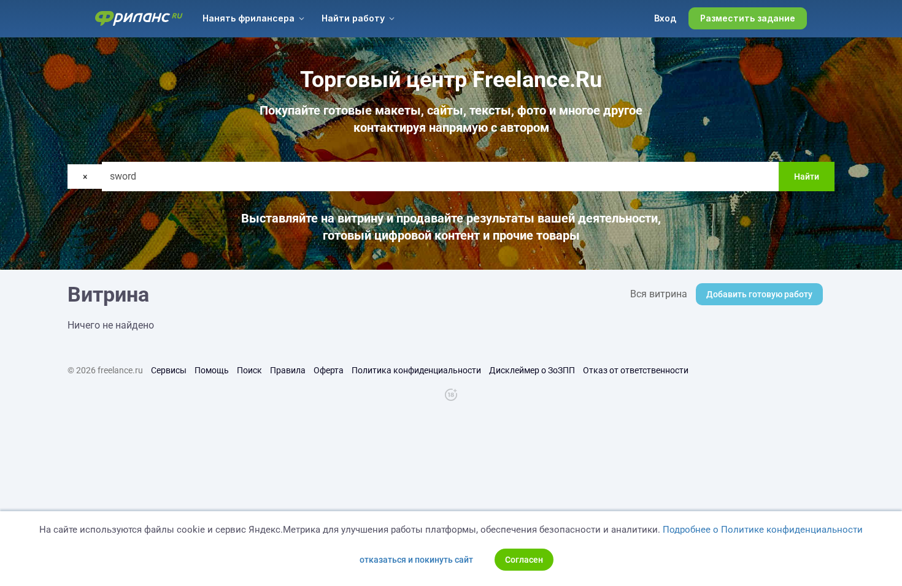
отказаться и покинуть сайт (416, 560)
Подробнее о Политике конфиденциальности (763, 529)
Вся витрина (658, 294)
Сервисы (169, 370)
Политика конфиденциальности (416, 370)
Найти (806, 176)
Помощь (212, 370)
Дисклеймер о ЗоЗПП (532, 370)
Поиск (249, 370)
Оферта (329, 370)
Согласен (524, 560)
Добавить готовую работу (759, 294)
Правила (288, 370)
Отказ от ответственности (635, 370)
